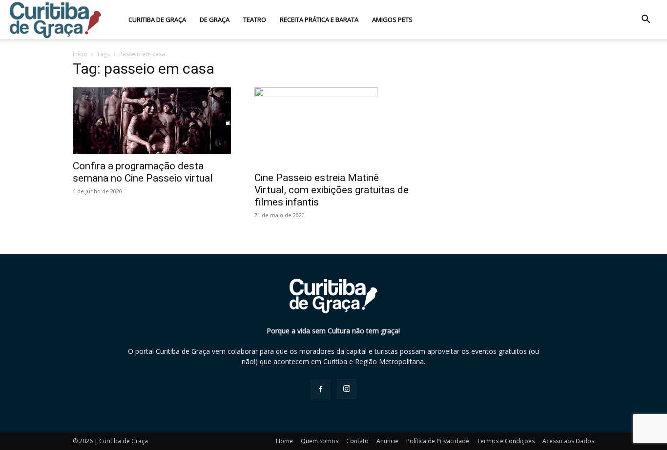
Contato (357, 441)
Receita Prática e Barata (319, 19)
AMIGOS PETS (392, 19)
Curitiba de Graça (157, 19)
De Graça (214, 19)
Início (80, 54)
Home (284, 441)
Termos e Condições (506, 441)
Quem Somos (319, 441)
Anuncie (387, 441)
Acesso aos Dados (568, 441)
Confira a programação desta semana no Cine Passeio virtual (143, 172)
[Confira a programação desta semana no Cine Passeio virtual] (152, 120)
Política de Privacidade (437, 441)
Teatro (254, 19)
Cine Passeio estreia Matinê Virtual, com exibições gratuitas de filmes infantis (331, 190)
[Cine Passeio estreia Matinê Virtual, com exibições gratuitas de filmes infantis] (333, 126)
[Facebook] (320, 389)
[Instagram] (346, 389)
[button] (645, 20)
